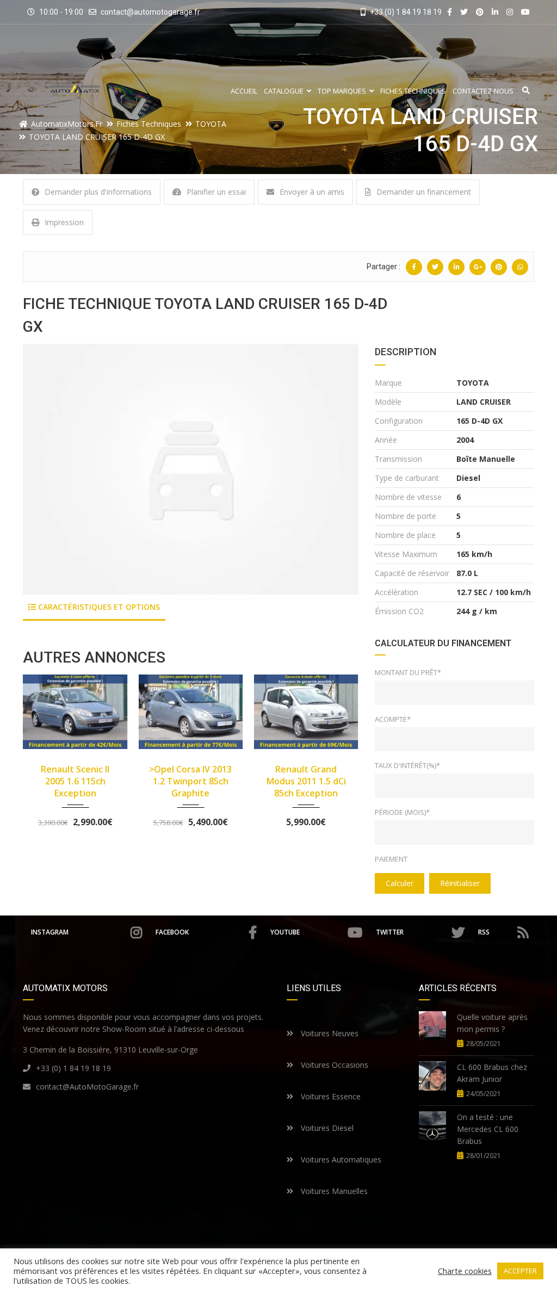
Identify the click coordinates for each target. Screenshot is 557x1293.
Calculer (399, 883)
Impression (64, 222)
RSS (484, 932)
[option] (190, 469)
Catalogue (284, 91)
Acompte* (393, 719)
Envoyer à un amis (312, 192)
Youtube (285, 932)
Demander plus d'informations (98, 192)
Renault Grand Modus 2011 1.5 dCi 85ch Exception (306, 781)
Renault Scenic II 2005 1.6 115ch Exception (75, 781)
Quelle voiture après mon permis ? (492, 1023)
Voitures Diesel (326, 1128)
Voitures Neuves (328, 1033)
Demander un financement (423, 192)
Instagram (50, 932)
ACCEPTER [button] (520, 1271)
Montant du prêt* (408, 672)
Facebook (172, 932)
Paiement (391, 859)
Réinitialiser (460, 883)
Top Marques (342, 91)
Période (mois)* (402, 812)
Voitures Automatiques (340, 1159)
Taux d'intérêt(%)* (407, 765)
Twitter (390, 932)
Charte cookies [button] (465, 1271)
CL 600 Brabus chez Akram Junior (492, 1073)
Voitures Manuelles (333, 1191)
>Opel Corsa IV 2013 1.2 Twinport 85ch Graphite (190, 781)
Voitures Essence (330, 1096)
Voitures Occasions (333, 1065)
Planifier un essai (216, 192)
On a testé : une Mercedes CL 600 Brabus (487, 1129)
